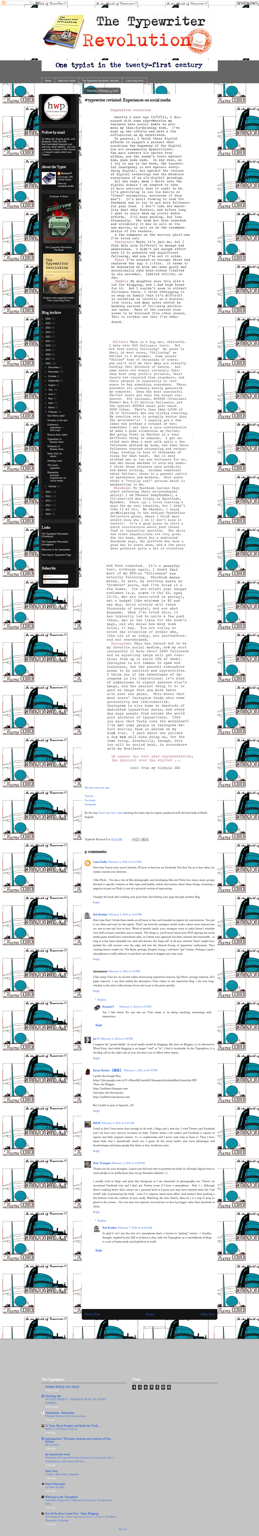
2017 (48, 359)
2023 (48, 332)
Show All (123, 1529)
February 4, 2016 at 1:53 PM (135, 1007)
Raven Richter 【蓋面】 (108, 1070)
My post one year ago (97, 788)
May (50, 398)
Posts (49, 576)
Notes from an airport (54, 455)
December (53, 367)
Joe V (96, 1039)
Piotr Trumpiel (101, 1163)
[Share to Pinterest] (147, 839)
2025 (48, 323)
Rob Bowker (100, 914)
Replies (102, 1000)
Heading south (54, 460)
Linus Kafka (100, 862)
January (52, 486)
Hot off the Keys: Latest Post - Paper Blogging (71, 1513)
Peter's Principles (55, 1484)
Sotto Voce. (51, 1471)
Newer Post (92, 1314)
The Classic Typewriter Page (56, 555)
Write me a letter (66, 80)
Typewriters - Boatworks (59, 1413)
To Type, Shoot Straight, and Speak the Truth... (72, 1426)
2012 (48, 505)
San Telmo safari (56, 415)
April (51, 403)
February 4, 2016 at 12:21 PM (125, 914)
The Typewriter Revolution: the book (100, 80)
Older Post (207, 1314)
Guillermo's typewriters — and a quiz (55, 427)
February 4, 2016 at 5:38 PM (116, 1039)
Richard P (108, 1007)
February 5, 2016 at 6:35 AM (117, 1123)
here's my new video (111, 813)
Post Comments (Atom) (157, 1328)
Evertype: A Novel (59, 196)
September (54, 380)
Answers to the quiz (57, 420)
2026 (48, 318)
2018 (48, 354)
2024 (48, 327)
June (51, 394)
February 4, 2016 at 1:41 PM (124, 971)
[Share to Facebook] (143, 839)
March (51, 407)
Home (48, 80)
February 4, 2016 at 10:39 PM (140, 1070)
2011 (48, 509)
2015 (48, 492)
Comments (52, 582)
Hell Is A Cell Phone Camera (61, 1429)
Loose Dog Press (135, 80)
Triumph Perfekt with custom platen (65, 1416)
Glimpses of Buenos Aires (55, 447)
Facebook (90, 800)
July (50, 389)
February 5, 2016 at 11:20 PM (128, 1163)
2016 (48, 363)
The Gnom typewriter (53, 466)
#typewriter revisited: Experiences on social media (128, 100)
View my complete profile (66, 184)
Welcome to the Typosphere (56, 549)
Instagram (90, 804)
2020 (48, 345)
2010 (48, 514)
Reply (96, 902)
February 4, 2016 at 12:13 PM (124, 862)
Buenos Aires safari (57, 434)
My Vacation (52, 1445)
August (52, 385)
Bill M (96, 1123)
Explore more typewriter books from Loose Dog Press (58, 299)
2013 (48, 500)
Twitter (89, 796)
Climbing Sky (53, 1396)
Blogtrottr (46, 141)
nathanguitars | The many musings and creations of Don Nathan (78, 1440)
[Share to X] (140, 839)
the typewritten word (57, 1454)
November (53, 371)
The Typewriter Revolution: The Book (58, 248)
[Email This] (133, 839)
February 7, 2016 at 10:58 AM (135, 1228)
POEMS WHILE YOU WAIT (62, 1387)
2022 (48, 336)
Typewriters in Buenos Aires (55, 440)
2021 (48, 341)
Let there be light (54, 1487)
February (53, 412)
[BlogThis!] (137, 839)
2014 (48, 496)
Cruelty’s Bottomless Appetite (62, 1474)
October (52, 376)
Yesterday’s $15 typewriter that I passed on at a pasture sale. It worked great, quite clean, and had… (80, 1459)
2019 (48, 350)
